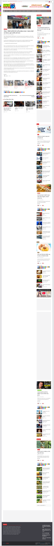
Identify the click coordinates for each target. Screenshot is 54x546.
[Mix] (0, 12)
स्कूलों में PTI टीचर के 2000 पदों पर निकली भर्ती (43, 137)
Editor (9, 34)
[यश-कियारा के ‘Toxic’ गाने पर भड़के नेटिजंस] (39, 412)
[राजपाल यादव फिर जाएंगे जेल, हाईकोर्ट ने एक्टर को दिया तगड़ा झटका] (44, 385)
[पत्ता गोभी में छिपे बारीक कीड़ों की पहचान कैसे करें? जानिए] (39, 478)
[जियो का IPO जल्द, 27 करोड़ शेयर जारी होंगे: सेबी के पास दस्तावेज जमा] (39, 223)
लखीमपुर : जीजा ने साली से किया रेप (19, 108)
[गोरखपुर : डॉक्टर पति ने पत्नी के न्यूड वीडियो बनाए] (39, 98)
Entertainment (39, 390)
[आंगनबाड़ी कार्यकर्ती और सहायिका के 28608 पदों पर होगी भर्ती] (39, 154)
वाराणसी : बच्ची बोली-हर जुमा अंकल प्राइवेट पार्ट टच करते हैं (46, 83)
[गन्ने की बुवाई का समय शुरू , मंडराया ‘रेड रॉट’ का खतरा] (39, 487)
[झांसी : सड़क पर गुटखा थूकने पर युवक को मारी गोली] (30, 101)
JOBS (38, 134)
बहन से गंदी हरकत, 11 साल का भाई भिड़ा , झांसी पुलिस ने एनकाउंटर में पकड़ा (46, 60)
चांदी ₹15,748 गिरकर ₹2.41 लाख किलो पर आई (46, 227)
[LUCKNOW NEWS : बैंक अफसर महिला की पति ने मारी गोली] (39, 47)
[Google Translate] (13, 92)
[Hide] (0, 16)
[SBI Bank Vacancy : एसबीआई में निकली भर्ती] (39, 168)
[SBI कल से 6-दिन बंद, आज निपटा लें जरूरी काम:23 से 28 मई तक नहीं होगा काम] (39, 237)
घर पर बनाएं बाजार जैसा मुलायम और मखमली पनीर (46, 271)
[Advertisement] (44, 116)
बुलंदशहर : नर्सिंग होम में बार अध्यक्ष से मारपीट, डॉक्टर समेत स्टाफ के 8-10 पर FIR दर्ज (46, 530)
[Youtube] (20, 92)
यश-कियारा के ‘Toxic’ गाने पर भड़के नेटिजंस (46, 412)
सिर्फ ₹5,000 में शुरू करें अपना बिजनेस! (46, 214)
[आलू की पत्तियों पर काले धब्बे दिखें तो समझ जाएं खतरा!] (39, 501)
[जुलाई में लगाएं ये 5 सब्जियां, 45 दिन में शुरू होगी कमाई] (44, 444)
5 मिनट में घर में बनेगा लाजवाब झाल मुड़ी (46, 285)
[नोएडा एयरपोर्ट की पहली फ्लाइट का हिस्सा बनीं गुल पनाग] (39, 421)
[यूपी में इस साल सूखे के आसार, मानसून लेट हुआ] (39, 474)
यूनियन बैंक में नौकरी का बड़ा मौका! (46, 180)
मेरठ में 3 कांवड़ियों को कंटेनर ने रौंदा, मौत (46, 106)
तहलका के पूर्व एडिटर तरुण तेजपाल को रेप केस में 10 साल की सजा (46, 92)
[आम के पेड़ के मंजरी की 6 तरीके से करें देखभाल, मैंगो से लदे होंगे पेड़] (39, 483)
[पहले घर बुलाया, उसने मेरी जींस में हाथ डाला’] (39, 417)
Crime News (39, 25)
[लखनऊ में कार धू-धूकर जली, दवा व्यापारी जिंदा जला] (39, 79)
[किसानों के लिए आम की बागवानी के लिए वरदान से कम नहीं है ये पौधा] (39, 469)
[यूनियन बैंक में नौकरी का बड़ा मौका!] (39, 181)
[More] (24, 92)
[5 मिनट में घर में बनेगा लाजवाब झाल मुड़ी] (39, 286)
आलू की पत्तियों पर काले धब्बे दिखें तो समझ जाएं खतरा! (46, 500)
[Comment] (16, 92)
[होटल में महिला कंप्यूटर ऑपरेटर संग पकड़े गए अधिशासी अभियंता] (39, 70)
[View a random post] (50, 11)
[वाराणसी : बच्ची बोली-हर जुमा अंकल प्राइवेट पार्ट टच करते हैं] (39, 84)
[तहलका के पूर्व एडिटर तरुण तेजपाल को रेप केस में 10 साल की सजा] (39, 93)
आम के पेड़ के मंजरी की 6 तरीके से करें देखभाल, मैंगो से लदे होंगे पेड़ (46, 482)
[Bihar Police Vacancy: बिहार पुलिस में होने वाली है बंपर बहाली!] (39, 172)
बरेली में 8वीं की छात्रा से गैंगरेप (46, 74)
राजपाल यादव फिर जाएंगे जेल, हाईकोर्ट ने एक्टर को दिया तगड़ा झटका (42, 393)
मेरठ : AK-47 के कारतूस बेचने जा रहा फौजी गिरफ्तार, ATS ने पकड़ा (7, 109)
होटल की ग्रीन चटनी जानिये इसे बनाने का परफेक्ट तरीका (46, 280)
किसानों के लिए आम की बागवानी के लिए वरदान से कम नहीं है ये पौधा (46, 468)
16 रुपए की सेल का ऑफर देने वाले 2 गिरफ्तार (46, 55)
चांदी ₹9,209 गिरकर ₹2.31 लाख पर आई (46, 218)
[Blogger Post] (11, 92)
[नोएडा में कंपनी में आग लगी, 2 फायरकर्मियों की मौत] (39, 102)
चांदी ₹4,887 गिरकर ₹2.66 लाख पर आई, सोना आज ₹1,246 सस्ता (46, 232)
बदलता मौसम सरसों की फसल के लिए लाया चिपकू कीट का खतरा (46, 491)
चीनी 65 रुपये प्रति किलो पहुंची (13, 1)
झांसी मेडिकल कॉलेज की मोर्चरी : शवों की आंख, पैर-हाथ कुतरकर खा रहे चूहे (10, 96)
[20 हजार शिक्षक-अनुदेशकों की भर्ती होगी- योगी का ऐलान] (39, 163)
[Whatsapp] (10, 92)
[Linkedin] (8, 92)
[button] (30, 11)
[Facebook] (4, 92)
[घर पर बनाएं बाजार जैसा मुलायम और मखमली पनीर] (39, 272)
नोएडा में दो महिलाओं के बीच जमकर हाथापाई (46, 65)
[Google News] (21, 92)
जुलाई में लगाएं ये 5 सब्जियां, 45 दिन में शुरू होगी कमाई (43, 452)
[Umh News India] (4, 11)
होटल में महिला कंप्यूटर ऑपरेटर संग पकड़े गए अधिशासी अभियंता (46, 70)
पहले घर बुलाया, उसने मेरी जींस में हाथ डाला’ (46, 416)
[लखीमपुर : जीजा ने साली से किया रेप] (19, 101)
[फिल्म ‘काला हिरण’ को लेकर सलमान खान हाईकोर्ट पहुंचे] (39, 426)
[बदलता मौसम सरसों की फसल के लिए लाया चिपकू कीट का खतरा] (39, 492)
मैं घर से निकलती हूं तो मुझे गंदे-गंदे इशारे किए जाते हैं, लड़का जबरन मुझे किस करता (43, 29)
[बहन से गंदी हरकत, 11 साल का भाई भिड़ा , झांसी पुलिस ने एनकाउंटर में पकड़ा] (39, 60)
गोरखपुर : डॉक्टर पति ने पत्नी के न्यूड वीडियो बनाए (46, 97)
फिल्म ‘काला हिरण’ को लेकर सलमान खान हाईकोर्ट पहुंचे (46, 425)
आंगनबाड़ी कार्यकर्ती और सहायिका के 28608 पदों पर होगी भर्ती (46, 153)
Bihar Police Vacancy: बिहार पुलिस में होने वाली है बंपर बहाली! (46, 171)
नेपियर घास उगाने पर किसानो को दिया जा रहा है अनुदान (46, 496)
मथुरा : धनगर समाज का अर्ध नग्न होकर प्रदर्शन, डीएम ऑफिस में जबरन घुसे (27, 96)
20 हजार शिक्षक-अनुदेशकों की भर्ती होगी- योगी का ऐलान (46, 162)
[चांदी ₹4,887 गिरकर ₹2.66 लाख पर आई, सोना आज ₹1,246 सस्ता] (39, 233)
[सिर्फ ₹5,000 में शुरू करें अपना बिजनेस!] (39, 214)
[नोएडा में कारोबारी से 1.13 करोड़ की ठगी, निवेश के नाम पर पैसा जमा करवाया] (29, 83)
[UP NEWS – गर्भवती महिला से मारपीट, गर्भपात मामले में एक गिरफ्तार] (39, 51)
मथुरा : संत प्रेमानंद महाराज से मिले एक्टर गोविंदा (46, 434)
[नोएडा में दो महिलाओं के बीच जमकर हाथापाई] (39, 66)
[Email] (19, 92)
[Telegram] (22, 92)
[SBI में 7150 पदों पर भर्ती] (39, 158)
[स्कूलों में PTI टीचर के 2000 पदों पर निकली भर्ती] (44, 129)
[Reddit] (6, 92)
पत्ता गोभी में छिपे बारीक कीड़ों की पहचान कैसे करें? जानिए (46, 478)
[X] (5, 92)
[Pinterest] (9, 92)
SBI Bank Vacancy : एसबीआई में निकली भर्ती (46, 167)
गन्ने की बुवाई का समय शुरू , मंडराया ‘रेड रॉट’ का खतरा (46, 487)
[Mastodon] (0, 11)
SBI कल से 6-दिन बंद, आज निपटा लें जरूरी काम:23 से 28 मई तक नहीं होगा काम (46, 237)
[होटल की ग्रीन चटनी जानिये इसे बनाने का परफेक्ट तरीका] (39, 281)
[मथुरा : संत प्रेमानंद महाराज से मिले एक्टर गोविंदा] (39, 435)
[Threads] (17, 92)
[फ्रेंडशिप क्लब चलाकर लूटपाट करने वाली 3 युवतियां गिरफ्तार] (19, 83)
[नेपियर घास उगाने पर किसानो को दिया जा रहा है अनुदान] (39, 497)
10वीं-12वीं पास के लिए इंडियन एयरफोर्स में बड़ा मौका (46, 176)
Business (39, 193)
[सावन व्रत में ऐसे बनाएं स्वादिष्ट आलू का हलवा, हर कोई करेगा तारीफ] (44, 247)
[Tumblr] (15, 92)
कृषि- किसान (39, 449)
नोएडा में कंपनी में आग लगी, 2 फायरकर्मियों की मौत (46, 101)
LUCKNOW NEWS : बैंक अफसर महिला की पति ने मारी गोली (46, 46)
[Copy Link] (14, 92)
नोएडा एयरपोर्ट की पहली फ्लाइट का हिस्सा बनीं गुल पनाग (46, 421)
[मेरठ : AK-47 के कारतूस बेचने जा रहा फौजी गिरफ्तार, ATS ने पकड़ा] (8, 101)
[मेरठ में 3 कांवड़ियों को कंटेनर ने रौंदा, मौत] (39, 107)
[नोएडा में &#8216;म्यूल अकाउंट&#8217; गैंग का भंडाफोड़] (8, 83)
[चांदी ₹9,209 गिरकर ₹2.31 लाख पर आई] (39, 219)
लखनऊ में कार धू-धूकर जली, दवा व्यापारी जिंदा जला (46, 79)
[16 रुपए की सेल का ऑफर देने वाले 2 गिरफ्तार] (39, 56)
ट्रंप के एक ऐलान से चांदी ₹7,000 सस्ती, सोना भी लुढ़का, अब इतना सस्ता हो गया (43, 196)
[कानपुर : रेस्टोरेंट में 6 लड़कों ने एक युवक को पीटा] (39, 88)
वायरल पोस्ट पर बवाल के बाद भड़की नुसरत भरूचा (46, 430)
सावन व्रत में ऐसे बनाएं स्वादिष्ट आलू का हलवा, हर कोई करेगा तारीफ (43, 255)
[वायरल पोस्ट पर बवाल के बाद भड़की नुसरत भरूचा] (39, 431)
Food (38, 252)
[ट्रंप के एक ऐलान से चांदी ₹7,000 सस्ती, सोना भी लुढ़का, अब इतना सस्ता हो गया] (44, 188)
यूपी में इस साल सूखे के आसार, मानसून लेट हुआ (46, 473)
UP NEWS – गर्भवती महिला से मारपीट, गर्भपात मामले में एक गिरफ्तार (46, 51)
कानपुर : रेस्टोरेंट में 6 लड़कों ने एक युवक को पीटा (46, 88)
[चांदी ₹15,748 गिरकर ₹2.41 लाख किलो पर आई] (39, 228)
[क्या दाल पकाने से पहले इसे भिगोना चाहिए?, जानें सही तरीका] (39, 277)
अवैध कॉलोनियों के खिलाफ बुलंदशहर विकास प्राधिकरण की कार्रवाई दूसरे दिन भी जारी (46, 526)
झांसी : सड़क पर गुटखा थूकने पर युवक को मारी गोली (29, 109)
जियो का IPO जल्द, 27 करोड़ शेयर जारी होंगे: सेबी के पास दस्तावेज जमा (46, 223)
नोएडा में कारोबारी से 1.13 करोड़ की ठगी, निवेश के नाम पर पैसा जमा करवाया (29, 86)
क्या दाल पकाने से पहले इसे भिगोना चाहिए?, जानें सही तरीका (46, 276)
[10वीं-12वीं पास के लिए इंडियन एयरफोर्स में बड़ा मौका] (39, 177)
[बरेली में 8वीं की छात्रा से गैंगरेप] (39, 75)
